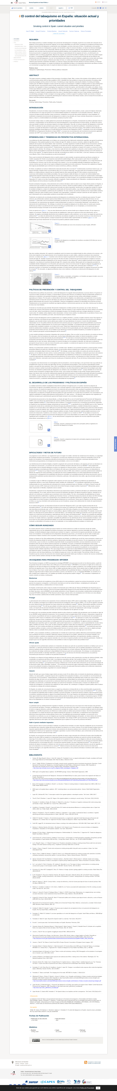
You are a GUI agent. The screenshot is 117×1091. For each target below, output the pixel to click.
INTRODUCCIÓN (19, 44)
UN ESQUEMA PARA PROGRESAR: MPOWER (21, 55)
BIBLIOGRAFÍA (17, 57)
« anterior (41, 8)
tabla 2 (50, 418)
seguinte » (61, 8)
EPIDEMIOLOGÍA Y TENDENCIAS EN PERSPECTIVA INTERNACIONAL (21, 46)
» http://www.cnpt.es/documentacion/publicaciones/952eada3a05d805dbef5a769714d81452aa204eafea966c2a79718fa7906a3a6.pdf (65, 780)
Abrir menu (12, 3)
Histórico (16, 61)
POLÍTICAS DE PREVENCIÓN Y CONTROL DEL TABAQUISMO (21, 48)
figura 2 (92, 217)
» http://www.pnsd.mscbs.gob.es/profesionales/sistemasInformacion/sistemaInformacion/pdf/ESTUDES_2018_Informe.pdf (63, 938)
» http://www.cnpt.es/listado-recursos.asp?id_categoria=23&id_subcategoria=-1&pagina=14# (55, 768)
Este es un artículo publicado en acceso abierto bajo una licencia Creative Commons (59, 1039)
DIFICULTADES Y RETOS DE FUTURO (21, 52)
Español (98, 2)
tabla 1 (51, 416)
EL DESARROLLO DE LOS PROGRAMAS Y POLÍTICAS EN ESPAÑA (21, 50)
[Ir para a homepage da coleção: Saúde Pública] (16, 2)
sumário (31, 8)
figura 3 (47, 256)
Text (15, 42)
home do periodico (17, 8)
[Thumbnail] (40, 228)
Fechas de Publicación (19, 59)
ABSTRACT (16, 40)
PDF (71, 8)
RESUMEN (16, 39)
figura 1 (45, 210)
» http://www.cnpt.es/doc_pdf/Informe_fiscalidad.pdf (45, 987)
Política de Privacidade (87, 1088)
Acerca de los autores (59, 33)
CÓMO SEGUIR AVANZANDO (21, 54)
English (105, 2)
